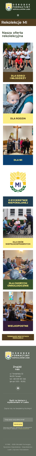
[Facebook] (18, 388)
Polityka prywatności (23, 428)
